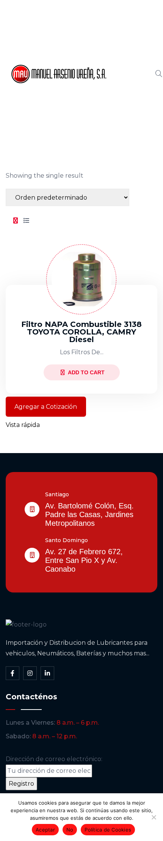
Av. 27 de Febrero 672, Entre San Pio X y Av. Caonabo (84, 560)
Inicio (122, 22)
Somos (125, 48)
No (70, 830)
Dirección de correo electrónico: (54, 759)
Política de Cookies (108, 830)
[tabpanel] (81, 331)
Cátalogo (128, 74)
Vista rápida (23, 424)
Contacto (128, 125)
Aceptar (45, 830)
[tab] (15, 221)
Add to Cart (86, 372)
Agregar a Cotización (45, 406)
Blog (121, 99)
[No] (153, 817)
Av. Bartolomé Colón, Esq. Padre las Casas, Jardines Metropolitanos (89, 514)
